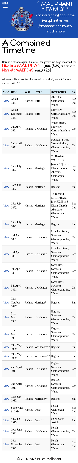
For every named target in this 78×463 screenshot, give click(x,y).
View (6, 100)
